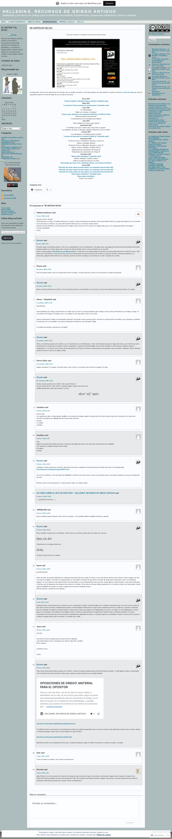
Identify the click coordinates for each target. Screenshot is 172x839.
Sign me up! (7, 238)
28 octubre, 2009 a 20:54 (44, 286)
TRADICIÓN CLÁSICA (9, 158)
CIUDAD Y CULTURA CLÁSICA (12, 137)
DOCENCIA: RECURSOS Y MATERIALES (10, 141)
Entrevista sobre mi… (159, 49)
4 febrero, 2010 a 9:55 (43, 438)
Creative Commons (157, 34)
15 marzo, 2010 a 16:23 (43, 513)
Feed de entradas (7, 211)
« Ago (3, 119)
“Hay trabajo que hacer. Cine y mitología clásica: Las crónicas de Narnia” (86, 163)
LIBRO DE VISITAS (34, 22)
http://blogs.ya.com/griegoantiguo (64, 251)
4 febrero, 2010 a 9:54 (43, 410)
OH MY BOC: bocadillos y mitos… (161, 55)
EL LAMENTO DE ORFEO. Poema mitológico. (157, 143)
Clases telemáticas (16, 22)
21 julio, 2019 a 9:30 (43, 773)
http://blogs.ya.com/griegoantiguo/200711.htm (53, 469)
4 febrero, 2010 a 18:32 (43, 464)
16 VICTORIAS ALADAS (156, 157)
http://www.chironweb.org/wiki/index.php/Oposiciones (56, 723)
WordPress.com (6, 214)
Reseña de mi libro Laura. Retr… (160, 65)
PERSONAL (5, 157)
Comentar (129, 822)
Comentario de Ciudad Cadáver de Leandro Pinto (159, 127)
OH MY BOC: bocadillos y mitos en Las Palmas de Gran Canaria (157, 123)
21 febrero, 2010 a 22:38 (44, 496)
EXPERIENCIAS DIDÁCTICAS (11, 144)
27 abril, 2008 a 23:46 (43, 216)
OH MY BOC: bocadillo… (161, 59)
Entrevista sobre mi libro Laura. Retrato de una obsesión (159, 104)
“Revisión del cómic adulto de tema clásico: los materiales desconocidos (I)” (86, 172)
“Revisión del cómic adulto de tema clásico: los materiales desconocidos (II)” (86, 169)
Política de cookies (103, 835)
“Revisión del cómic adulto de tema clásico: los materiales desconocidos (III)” (86, 167)
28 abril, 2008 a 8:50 (43, 244)
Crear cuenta (5, 208)
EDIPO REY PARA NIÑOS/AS (158, 159)
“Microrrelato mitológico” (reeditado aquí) (86, 156)
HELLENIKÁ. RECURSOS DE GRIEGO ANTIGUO (59, 11)
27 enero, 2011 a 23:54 (43, 668)
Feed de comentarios (8, 213)
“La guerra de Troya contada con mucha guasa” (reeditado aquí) (86, 105)
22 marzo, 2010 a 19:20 (43, 569)
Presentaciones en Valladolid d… (158, 94)
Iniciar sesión (6, 209)
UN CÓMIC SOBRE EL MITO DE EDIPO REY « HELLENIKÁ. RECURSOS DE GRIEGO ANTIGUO (76, 493)
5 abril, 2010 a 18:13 (43, 602)
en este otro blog (127, 92)
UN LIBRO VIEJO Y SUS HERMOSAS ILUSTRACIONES (158, 168)
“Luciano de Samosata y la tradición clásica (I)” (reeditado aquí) (86, 136)
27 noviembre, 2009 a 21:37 (45, 364)
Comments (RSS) (10, 198)
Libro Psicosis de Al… (160, 81)
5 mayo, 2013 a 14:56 (43, 756)
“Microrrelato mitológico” (86, 176)
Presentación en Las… (160, 86)
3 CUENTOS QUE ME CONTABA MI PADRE (155, 164)
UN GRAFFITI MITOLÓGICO (158, 61)
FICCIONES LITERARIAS (10, 147)
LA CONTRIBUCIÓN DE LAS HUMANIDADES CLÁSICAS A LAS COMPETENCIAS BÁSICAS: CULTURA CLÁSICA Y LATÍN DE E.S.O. (159, 153)
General (4, 150)
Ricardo (154, 64)
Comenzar (109, 3)
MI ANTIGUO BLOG (50, 22)
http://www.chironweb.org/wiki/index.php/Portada (54, 737)
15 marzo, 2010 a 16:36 (43, 530)
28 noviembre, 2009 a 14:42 (45, 380)
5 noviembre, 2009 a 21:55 (44, 340)
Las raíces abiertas (158, 54)
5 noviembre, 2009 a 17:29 (44, 303)
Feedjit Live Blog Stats (156, 170)
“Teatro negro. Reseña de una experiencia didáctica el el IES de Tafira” (86, 114)
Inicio (3, 22)
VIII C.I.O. (80, 22)
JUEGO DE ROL (7, 152)
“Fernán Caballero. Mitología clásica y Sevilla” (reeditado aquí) (86, 101)
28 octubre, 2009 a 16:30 (44, 269)
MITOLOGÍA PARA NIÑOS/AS (11, 154)
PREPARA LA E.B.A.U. (67, 22)
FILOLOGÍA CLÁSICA (9, 149)
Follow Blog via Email (11, 218)
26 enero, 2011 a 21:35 (43, 630)
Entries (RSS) (8, 195)
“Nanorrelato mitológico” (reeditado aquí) (86, 174)
